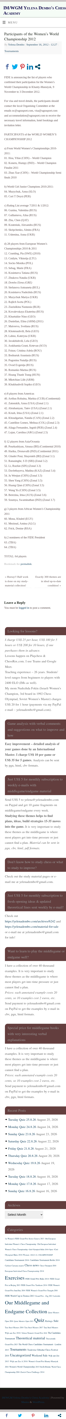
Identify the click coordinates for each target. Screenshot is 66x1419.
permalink (26, 564)
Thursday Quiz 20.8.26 (22, 1155)
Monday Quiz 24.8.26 (22, 1127)
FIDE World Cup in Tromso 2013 (19, 1295)
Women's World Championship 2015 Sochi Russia (30, 1366)
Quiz (39, 1319)
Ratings (49, 1321)
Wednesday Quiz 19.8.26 (24, 1163)
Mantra (25, 1402)
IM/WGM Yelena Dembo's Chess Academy (34, 10)
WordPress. (39, 1402)
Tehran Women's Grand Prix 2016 (34, 1333)
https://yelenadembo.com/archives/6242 (30, 921)
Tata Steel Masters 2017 (33, 1327)
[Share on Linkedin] (30, 67)
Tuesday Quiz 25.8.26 (22, 1119)
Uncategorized (20, 1355)
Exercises (14, 1277)
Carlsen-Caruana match (14, 1265)
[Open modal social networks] (37, 67)
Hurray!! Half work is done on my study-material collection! (16, 581)
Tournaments (11, 51)
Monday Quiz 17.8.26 (22, 1184)
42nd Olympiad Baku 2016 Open (41, 1249)
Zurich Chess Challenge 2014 (32, 1372)
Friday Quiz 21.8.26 (21, 1148)
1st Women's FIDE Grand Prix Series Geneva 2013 (24, 1238)
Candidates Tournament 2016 (17, 1260)
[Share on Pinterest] (22, 67)
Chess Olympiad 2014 (48, 1265)
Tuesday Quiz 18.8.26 (22, 1176)
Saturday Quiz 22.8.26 (22, 1141)
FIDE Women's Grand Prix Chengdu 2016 (42, 1290)
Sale (56, 1321)
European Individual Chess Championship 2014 (24, 1271)
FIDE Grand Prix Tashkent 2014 (34, 1285)
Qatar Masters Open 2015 (23, 1321)
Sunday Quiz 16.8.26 (21, 1191)
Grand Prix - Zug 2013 (43, 1296)
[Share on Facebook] (7, 67)
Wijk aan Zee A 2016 (19, 1361)
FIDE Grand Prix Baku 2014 (37, 1278)
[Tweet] (15, 67)
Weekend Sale (40, 1355)
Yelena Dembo (16, 44)
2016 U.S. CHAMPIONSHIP (41, 1255)
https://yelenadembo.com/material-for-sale (31, 926)
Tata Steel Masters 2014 (14, 1327)
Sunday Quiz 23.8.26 (21, 1134)
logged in (24, 607)
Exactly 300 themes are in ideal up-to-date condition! (48, 581)
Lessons (56, 1296)
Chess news (32, 1265)
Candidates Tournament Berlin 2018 (45, 1260)
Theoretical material (30, 1338)
